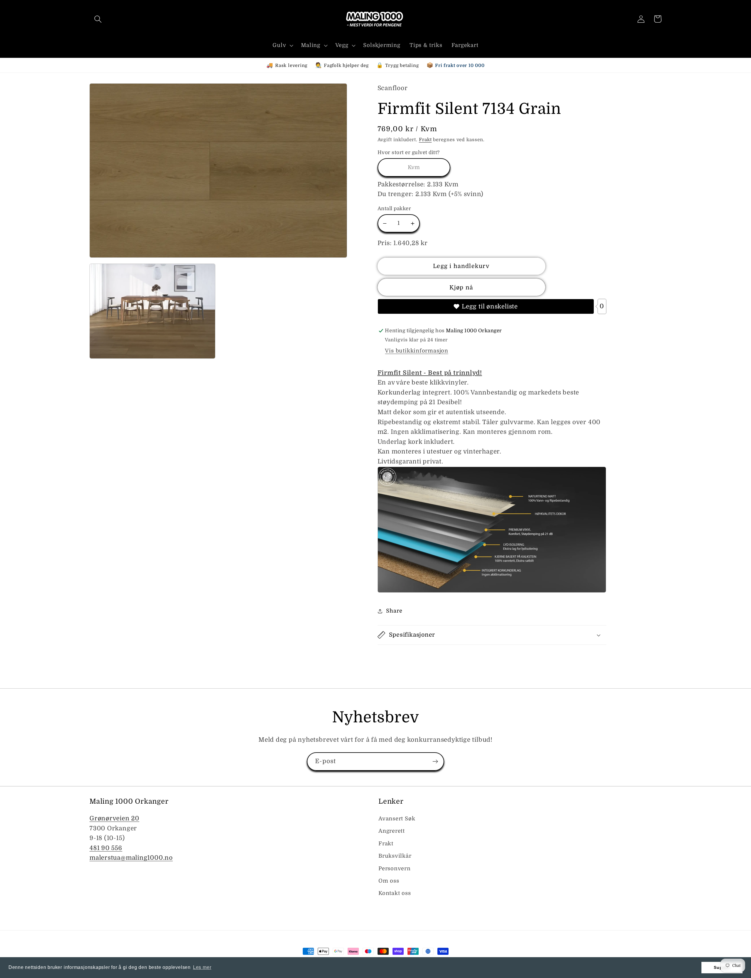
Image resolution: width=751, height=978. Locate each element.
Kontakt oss (394, 893)
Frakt (425, 139)
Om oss (388, 881)
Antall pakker (394, 208)
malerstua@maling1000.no (131, 857)
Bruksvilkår (395, 856)
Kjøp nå (461, 287)
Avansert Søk (396, 819)
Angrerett (391, 831)
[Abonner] (435, 761)
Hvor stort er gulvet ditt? (409, 152)
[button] (97, 19)
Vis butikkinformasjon (416, 351)
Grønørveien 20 (114, 818)
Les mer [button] (202, 967)
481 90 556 (105, 847)
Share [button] (394, 611)
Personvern (394, 868)
